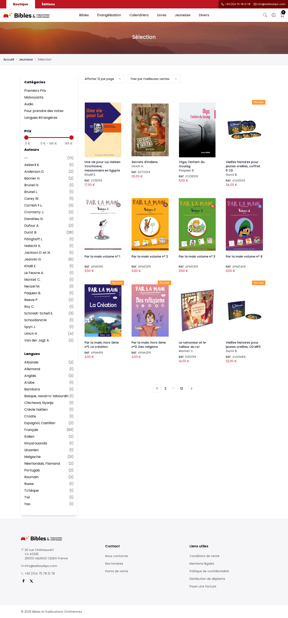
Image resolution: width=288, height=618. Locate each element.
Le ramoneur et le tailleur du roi (192, 346)
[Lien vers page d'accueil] (39, 15)
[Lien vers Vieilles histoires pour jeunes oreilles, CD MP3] (244, 310)
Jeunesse (182, 15)
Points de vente (116, 571)
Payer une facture (203, 586)
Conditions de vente (204, 556)
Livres (161, 15)
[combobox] (103, 79)
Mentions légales (202, 563)
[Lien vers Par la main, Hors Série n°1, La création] (103, 310)
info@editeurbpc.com (271, 4)
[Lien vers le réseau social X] (31, 581)
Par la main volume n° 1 (102, 256)
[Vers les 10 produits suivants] (191, 388)
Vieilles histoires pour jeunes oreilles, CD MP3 (243, 346)
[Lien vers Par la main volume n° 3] (197, 224)
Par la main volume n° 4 (244, 256)
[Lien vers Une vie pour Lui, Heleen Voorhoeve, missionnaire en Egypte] (103, 130)
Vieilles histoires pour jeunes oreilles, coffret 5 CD (243, 168)
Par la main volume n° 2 (150, 256)
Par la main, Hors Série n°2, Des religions (149, 344)
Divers (204, 15)
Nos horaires (114, 563)
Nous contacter (116, 556)
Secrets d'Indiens (145, 164)
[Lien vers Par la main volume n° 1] (103, 224)
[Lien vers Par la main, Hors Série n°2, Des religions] (150, 310)
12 (181, 388)
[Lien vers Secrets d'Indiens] (150, 130)
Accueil (8, 59)
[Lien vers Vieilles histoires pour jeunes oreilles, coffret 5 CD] (244, 130)
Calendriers (139, 15)
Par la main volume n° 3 (197, 256)
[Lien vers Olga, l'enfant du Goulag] (197, 130)
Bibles (84, 15)
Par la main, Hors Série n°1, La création (102, 344)
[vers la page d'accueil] (59, 538)
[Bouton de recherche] (265, 15)
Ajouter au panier (103, 126)
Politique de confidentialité (209, 571)
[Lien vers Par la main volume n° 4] (244, 224)
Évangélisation (109, 15)
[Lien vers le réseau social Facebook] (23, 581)
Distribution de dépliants (207, 579)
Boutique (20, 4)
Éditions (48, 4)
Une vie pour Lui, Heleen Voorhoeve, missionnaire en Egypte (102, 168)
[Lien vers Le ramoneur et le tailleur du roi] (197, 310)
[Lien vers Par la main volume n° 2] (150, 224)
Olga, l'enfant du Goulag (192, 166)
